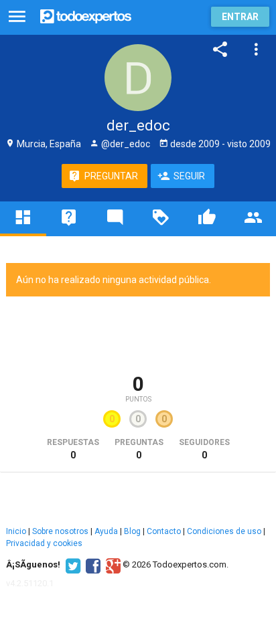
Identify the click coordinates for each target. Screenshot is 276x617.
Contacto (164, 531)
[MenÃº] (17, 17)
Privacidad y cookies (44, 543)
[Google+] (111, 565)
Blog (132, 531)
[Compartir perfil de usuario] (220, 49)
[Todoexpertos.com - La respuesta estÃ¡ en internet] (85, 15)
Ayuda (106, 531)
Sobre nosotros (60, 531)
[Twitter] (71, 565)
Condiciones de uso (224, 531)
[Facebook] (91, 565)
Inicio (16, 531)
